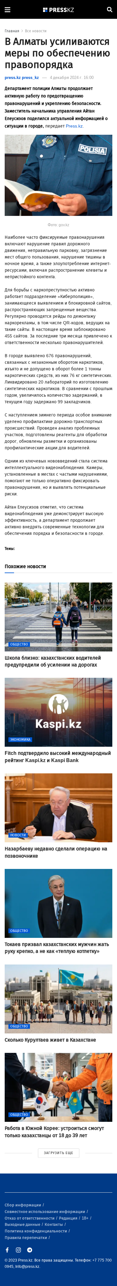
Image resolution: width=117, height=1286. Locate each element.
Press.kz (74, 126)
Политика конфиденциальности (36, 1231)
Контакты (54, 1224)
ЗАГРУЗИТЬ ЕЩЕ (58, 1153)
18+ (86, 1218)
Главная (12, 31)
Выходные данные (23, 1224)
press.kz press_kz (22, 77)
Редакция (68, 1218)
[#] (58, 9)
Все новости (35, 31)
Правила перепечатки (26, 1237)
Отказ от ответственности (30, 1218)
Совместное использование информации (45, 1211)
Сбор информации (23, 1205)
